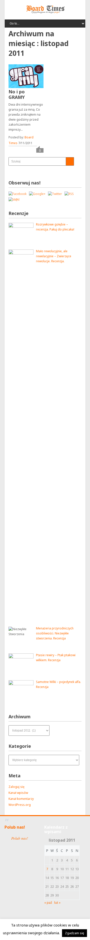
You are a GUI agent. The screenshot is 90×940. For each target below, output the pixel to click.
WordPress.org (19, 805)
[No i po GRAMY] (26, 76)
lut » (57, 902)
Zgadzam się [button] (74, 933)
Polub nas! (14, 827)
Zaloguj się (16, 787)
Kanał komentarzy (21, 799)
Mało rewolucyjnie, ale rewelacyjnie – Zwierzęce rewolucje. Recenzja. (53, 256)
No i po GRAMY (16, 94)
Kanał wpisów (18, 793)
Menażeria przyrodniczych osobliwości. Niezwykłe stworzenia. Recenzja (55, 633)
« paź (48, 902)
